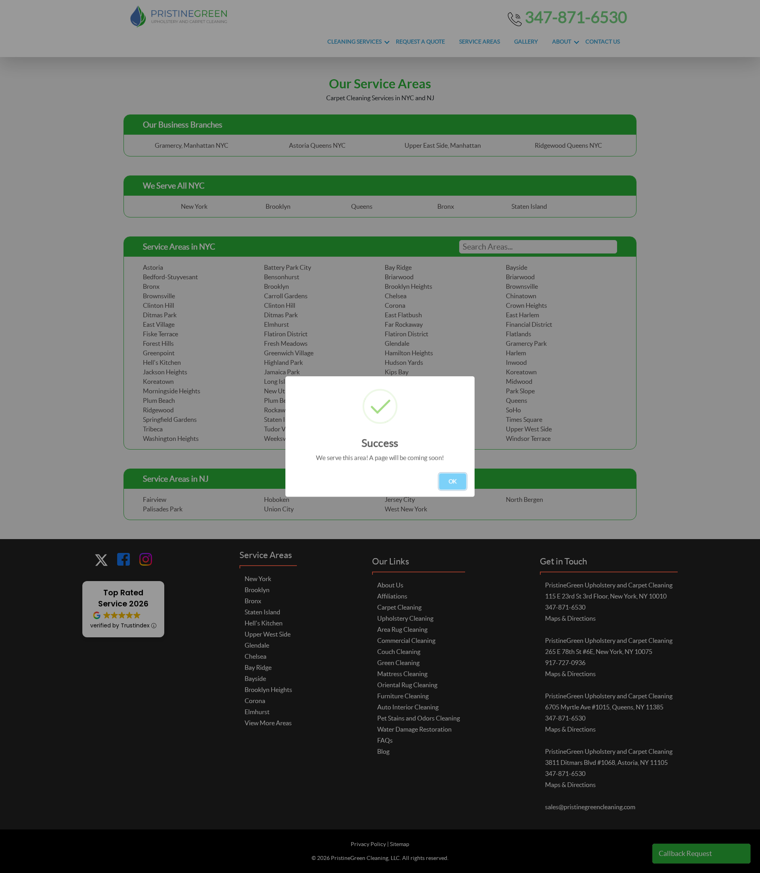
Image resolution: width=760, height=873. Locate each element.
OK (452, 481)
